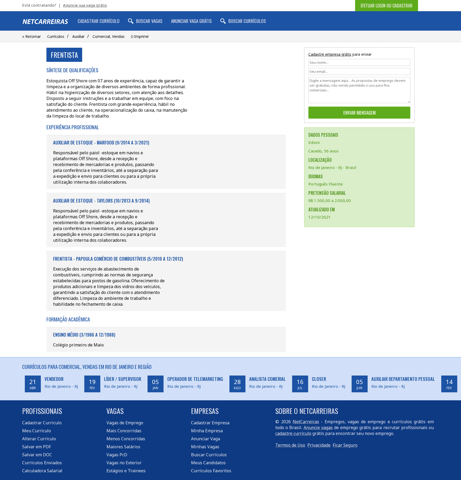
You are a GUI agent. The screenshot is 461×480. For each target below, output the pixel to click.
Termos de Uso (290, 445)
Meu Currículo (36, 431)
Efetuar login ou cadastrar (386, 5)
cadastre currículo (293, 433)
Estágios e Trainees (126, 471)
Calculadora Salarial (42, 471)
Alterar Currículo (39, 439)
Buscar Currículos (247, 21)
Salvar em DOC (37, 455)
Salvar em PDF (36, 447)
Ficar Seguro (345, 445)
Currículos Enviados (42, 463)
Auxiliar (78, 36)
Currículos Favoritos (211, 471)
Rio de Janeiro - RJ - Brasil (332, 167)
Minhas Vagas (205, 447)
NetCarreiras (306, 422)
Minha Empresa (207, 431)
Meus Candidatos (208, 463)
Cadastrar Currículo (99, 21)
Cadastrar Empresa (210, 423)
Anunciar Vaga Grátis (191, 21)
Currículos (55, 36)
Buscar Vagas (149, 21)
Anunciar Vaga (205, 439)
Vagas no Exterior (124, 463)
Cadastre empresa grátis (329, 54)
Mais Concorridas (123, 431)
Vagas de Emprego (124, 423)
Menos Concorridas (125, 439)
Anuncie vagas (318, 427)
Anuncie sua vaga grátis (85, 5)
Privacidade (319, 445)
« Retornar (31, 36)
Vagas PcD (116, 455)
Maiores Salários (123, 447)
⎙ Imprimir (140, 36)
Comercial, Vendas (109, 36)
